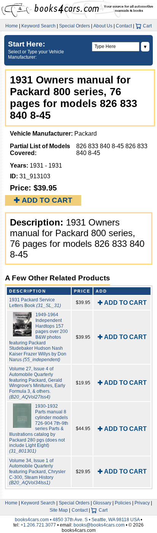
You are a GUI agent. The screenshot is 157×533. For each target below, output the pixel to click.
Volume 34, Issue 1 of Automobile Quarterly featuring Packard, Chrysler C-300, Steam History (37, 472)
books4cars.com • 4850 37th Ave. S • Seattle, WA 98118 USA (78, 519)
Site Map (59, 510)
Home (11, 26)
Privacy (142, 503)
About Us (102, 26)
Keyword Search (38, 26)
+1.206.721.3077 (38, 525)
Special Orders (74, 26)
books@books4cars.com (99, 525)
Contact (124, 26)
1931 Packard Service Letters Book (35, 302)
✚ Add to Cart (43, 200)
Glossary (102, 503)
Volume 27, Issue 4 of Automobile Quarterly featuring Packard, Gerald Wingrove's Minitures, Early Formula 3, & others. (37, 382)
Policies (123, 503)
